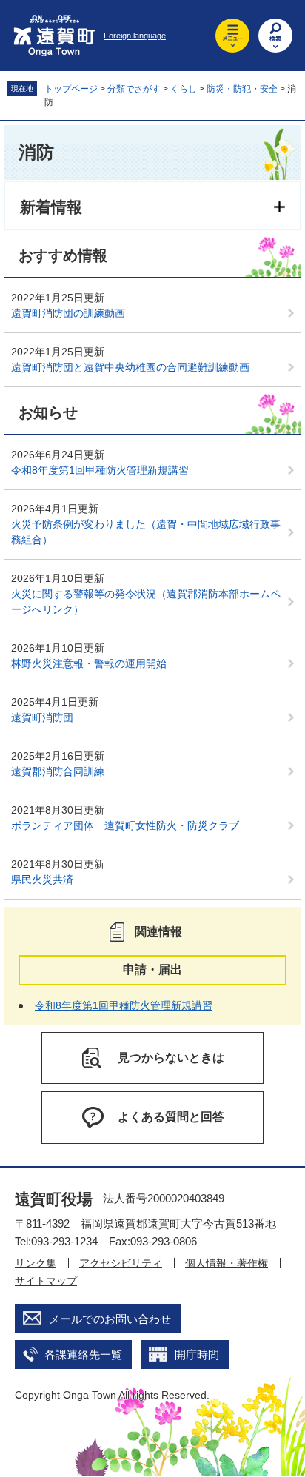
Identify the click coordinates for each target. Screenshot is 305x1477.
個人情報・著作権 (226, 1263)
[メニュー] (232, 35)
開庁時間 (197, 1354)
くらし (183, 89)
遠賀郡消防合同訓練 (57, 771)
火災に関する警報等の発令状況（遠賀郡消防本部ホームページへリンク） (146, 601)
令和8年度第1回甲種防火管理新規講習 (100, 470)
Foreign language (135, 35)
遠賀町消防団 (42, 717)
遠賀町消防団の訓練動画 (68, 313)
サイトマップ (46, 1281)
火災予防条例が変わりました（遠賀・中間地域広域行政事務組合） (146, 532)
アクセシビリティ (120, 1263)
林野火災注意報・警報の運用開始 (89, 663)
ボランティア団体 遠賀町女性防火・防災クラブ (125, 825)
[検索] (275, 35)
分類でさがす (134, 89)
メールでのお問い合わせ (110, 1319)
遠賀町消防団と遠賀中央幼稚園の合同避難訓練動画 (130, 367)
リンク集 (35, 1263)
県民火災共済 (42, 879)
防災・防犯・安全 (242, 89)
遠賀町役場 (54, 1199)
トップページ (71, 89)
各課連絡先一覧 (83, 1354)
